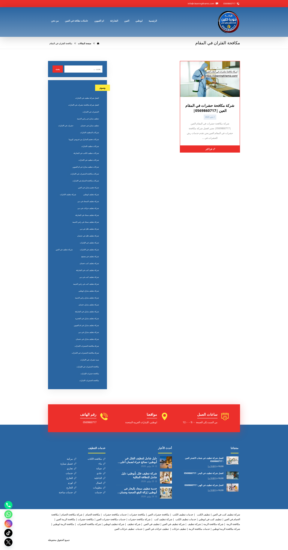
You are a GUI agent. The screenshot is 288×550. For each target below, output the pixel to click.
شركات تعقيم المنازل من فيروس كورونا (84, 139)
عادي (99, 473)
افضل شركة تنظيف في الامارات (87, 98)
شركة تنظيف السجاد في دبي (88, 201)
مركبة (70, 458)
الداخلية (98, 478)
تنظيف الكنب (203, 514)
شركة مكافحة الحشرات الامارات (87, 346)
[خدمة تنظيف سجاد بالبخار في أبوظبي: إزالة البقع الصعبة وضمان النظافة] (166, 493)
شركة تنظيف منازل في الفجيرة (87, 318)
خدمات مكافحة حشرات (115, 514)
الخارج (69, 478)
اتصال (99, 482)
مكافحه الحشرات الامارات (89, 380)
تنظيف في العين (151, 524)
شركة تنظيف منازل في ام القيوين (86, 325)
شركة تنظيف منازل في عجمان (87, 339)
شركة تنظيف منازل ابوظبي (88, 291)
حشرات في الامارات (65, 125)
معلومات (97, 487)
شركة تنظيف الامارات (68, 194)
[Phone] (8, 505)
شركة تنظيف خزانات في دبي (88, 208)
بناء (100, 463)
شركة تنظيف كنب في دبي (89, 277)
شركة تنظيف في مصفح (90, 256)
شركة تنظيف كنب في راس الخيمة (86, 284)
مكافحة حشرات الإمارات (90, 373)
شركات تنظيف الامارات (90, 146)
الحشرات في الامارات (90, 112)
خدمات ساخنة (66, 492)
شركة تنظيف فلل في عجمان (88, 235)
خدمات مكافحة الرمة (199, 529)
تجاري (70, 468)
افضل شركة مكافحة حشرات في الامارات (83, 105)
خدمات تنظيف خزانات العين (128, 529)
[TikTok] (8, 533)
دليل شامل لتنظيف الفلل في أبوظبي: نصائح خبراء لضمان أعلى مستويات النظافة (138, 461)
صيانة (99, 468)
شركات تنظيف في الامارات (88, 160)
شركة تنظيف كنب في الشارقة (87, 270)
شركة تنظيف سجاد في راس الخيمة (85, 222)
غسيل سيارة (66, 463)
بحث (58, 69)
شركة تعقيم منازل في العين (88, 187)
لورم (70, 482)
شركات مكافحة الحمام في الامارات (85, 180)
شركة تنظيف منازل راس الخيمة (87, 297)
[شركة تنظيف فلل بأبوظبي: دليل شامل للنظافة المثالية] (166, 478)
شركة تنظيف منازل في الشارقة (87, 311)
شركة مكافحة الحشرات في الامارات (85, 353)
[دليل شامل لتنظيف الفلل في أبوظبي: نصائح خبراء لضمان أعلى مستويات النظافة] (166, 462)
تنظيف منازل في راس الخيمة (88, 118)
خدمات (69, 473)
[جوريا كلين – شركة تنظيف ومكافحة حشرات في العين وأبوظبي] (229, 22)
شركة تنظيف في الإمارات (89, 242)
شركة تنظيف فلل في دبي (89, 229)
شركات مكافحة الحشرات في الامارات (84, 174)
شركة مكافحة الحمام (71, 514)
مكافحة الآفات (95, 458)
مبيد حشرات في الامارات (89, 359)
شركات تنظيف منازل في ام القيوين (85, 167)
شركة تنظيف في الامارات (89, 249)
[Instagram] (8, 524)
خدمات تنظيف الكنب (185, 519)
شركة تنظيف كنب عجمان (89, 263)
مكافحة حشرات (137, 514)
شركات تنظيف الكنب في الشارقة (86, 153)
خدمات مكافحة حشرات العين (111, 519)
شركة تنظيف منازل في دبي (88, 332)
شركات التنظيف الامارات (89, 132)
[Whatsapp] (8, 514)
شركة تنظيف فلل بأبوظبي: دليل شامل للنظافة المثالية (139, 475)
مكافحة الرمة (233, 524)
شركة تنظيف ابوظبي (91, 194)
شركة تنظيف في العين (64, 249)
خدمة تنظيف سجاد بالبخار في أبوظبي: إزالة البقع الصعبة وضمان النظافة (138, 492)
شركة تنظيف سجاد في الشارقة (87, 215)
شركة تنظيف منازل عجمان (89, 304)
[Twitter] (8, 542)
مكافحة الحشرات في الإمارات (87, 366)
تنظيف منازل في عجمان (90, 125)
